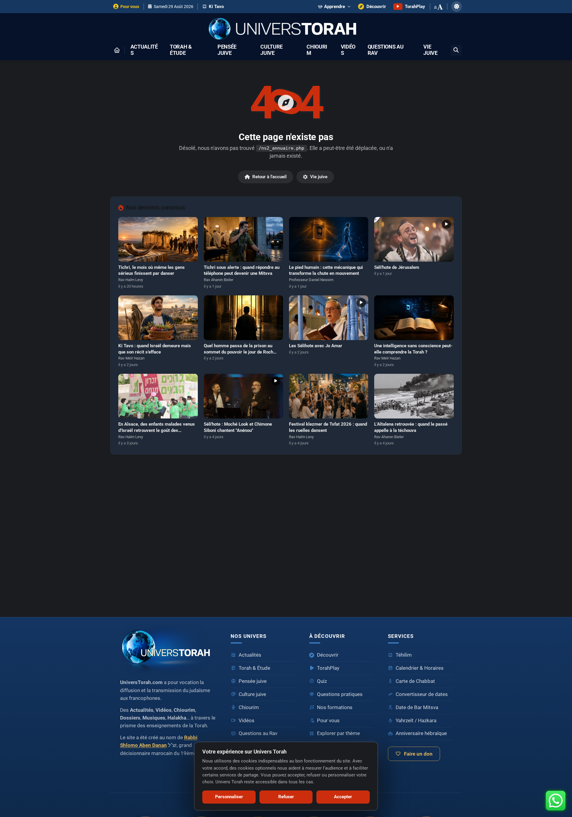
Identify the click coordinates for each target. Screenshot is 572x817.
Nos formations (334, 707)
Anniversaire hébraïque (421, 733)
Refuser (286, 796)
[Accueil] (116, 50)
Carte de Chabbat (415, 681)
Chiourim (317, 50)
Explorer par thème (338, 733)
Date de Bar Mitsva (417, 707)
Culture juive (271, 50)
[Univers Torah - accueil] (168, 649)
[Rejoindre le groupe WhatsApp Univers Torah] (555, 800)
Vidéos (348, 50)
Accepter (343, 796)
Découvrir (327, 655)
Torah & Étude (181, 50)
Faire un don (418, 754)
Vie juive (430, 50)
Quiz (322, 681)
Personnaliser (229, 796)
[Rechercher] (456, 50)
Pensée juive (227, 50)
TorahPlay (328, 668)
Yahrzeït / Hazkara (416, 720)
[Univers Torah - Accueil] (286, 29)
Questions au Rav (386, 50)
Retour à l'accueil (269, 176)
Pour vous (328, 720)
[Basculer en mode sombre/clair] (456, 6)
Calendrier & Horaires (420, 668)
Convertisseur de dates (422, 694)
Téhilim (404, 655)
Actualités (144, 50)
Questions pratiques (340, 694)
